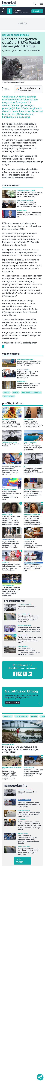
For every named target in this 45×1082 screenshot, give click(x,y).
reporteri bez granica (31, 392)
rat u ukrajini (21, 716)
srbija (15, 392)
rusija (6, 392)
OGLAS (22, 23)
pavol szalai (9, 396)
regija (34, 716)
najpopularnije (15, 786)
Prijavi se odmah (12, 703)
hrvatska (8, 716)
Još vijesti (20, 860)
